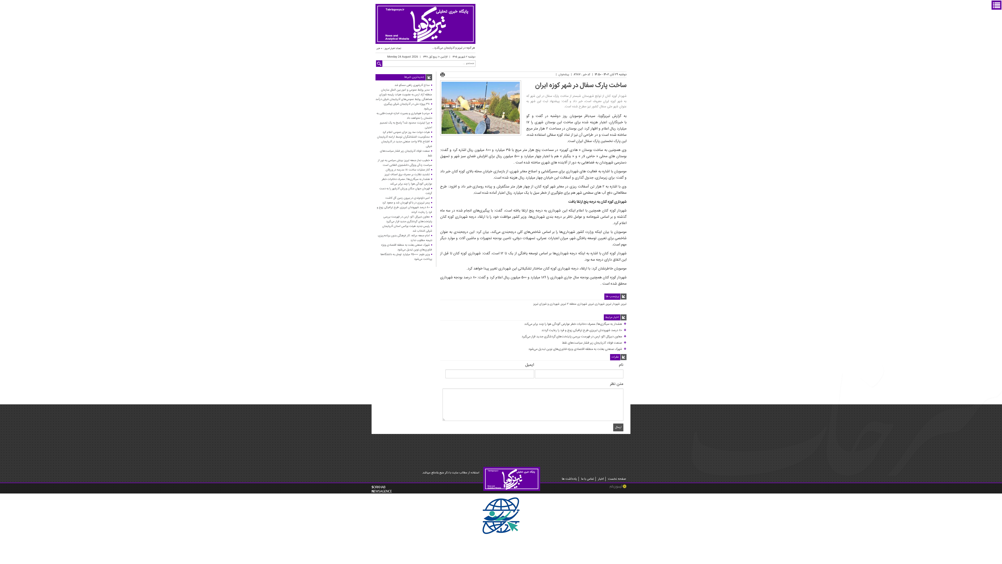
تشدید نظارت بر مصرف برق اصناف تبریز (407, 174)
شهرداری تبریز (597, 304)
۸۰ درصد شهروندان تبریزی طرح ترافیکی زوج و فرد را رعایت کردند (584, 330)
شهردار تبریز (613, 304)
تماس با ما (587, 479)
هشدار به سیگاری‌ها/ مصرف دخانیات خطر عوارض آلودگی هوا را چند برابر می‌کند (575, 324)
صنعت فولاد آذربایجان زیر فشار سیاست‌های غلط (594, 342)
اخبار (601, 479)
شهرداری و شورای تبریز (546, 304)
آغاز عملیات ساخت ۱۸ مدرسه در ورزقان (408, 170)
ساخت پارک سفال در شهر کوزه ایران (581, 85)
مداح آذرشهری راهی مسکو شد (412, 85)
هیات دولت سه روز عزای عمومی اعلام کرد (406, 132)
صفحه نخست (617, 479)
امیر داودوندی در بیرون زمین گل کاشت (407, 198)
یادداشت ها (569, 479)
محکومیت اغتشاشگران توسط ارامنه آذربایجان (403, 137)
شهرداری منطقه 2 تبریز (574, 304)
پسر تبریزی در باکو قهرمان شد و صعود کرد (406, 203)
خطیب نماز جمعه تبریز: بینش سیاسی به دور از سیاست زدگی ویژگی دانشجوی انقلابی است (405, 162)
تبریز (624, 304)
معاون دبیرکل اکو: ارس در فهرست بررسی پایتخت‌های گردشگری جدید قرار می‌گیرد (574, 336)
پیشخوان (563, 74)
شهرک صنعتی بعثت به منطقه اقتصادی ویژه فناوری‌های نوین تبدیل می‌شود (577, 349)
